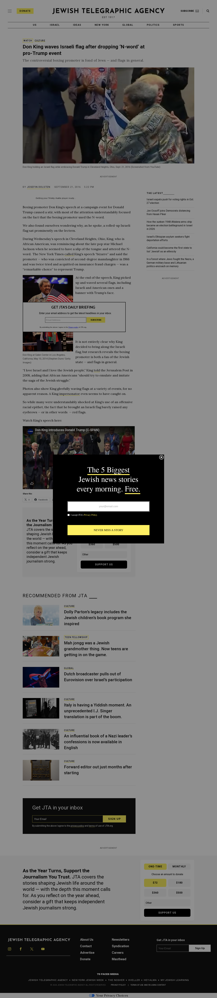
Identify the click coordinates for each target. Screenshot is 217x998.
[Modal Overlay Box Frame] (108, 499)
